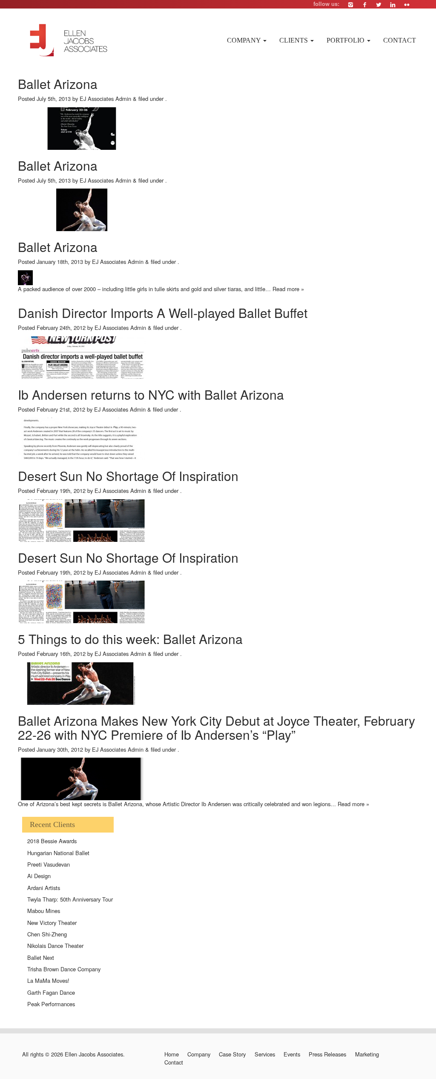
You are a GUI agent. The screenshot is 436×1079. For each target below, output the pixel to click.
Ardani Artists (43, 888)
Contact (399, 40)
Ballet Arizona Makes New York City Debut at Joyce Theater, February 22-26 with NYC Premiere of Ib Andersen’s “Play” (216, 727)
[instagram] (350, 4)
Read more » (288, 289)
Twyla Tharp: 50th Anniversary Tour (70, 899)
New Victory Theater (52, 923)
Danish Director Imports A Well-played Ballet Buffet (162, 312)
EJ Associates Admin (105, 98)
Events (292, 1054)
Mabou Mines (43, 911)
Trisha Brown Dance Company (63, 969)
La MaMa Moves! (48, 980)
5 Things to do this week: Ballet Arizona (130, 639)
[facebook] (364, 4)
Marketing (367, 1054)
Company (244, 40)
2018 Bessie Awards (52, 841)
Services (265, 1054)
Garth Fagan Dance (51, 992)
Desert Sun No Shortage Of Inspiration (128, 476)
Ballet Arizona (58, 83)
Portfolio (346, 40)
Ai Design (39, 876)
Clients (294, 40)
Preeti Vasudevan (48, 864)
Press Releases (327, 1054)
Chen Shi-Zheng (47, 934)
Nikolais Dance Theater (55, 946)
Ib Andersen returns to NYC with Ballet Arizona (151, 394)
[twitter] (379, 4)
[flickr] (407, 4)
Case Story (232, 1054)
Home (171, 1054)
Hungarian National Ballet (58, 853)
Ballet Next (40, 957)
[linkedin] (393, 4)
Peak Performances (51, 1004)
